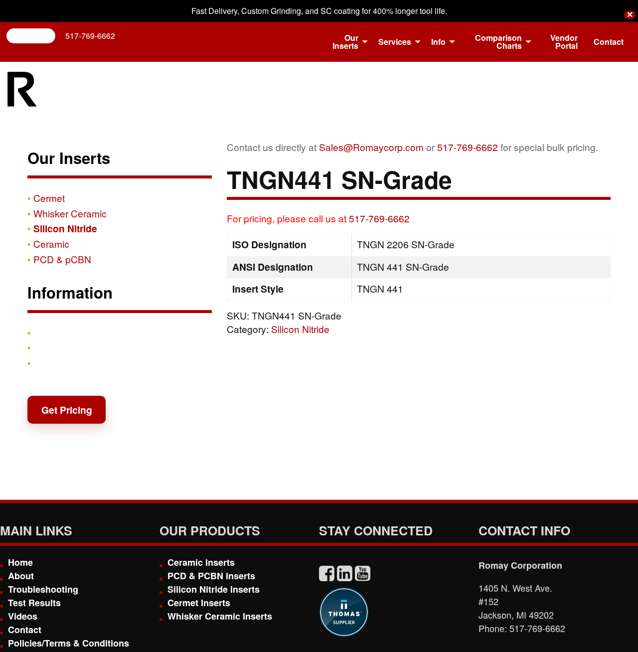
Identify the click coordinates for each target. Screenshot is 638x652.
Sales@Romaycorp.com (371, 147)
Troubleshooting (43, 589)
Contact (609, 41)
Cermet (49, 197)
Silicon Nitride (300, 328)
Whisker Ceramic (70, 213)
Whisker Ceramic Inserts (219, 616)
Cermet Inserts (198, 602)
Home (20, 562)
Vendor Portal (564, 41)
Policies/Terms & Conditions (68, 643)
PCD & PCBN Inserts (211, 575)
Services (394, 41)
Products (54, 332)
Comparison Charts (498, 41)
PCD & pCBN (62, 259)
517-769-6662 (90, 35)
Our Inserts (345, 41)
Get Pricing (66, 410)
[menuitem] (344, 41)
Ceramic (51, 243)
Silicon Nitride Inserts (213, 589)
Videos (22, 616)
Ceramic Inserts (201, 562)
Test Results (34, 602)
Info (438, 41)
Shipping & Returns (78, 347)
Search (34, 35)
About (21, 575)
